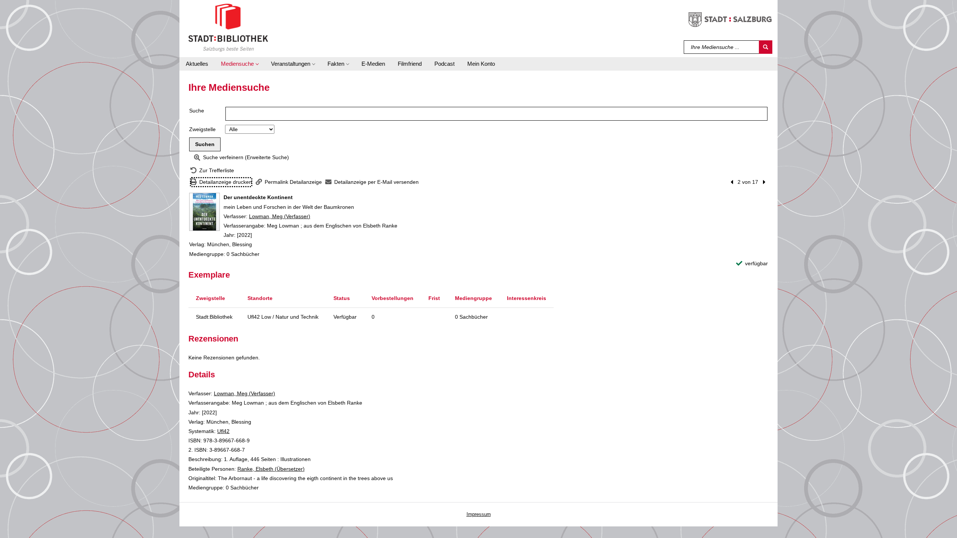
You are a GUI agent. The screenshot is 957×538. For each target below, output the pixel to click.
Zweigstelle (202, 129)
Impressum (479, 514)
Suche (196, 111)
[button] (239, 64)
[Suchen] (765, 47)
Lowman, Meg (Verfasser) (279, 216)
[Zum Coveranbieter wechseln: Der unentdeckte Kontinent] (204, 212)
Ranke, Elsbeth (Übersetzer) (271, 469)
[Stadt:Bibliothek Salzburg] (228, 27)
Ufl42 (223, 431)
